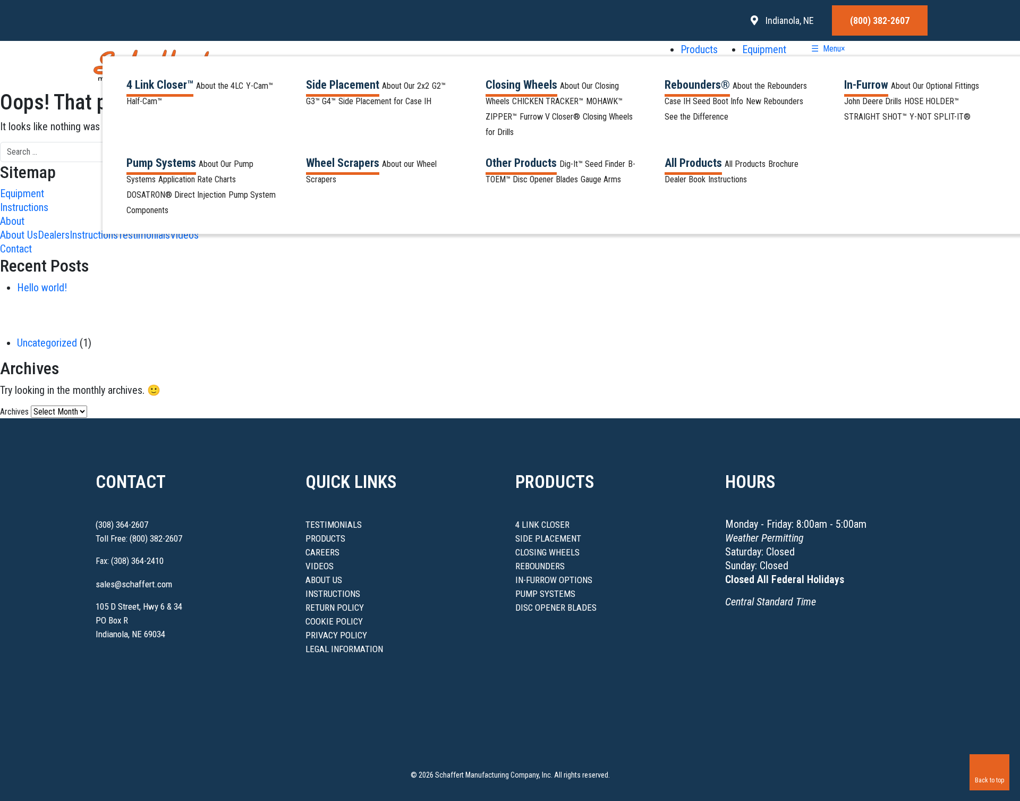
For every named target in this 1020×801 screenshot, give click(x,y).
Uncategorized (47, 342)
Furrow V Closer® (550, 117)
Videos (184, 235)
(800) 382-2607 (880, 20)
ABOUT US (323, 580)
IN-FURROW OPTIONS (553, 580)
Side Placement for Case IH (384, 101)
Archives (14, 412)
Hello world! (42, 287)
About (12, 221)
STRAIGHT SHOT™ (875, 117)
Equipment (764, 49)
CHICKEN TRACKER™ (547, 101)
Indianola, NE (788, 20)
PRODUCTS (325, 538)
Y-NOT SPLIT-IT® (940, 117)
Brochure (783, 164)
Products (700, 49)
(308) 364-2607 (122, 524)
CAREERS (322, 552)
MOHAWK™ (604, 101)
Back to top (989, 780)
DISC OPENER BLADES (556, 607)
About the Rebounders (770, 86)
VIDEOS (319, 566)
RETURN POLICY (334, 607)
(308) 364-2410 (137, 560)
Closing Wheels (521, 84)
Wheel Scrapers (342, 163)
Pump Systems (161, 163)
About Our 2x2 (405, 86)
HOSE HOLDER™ (931, 101)
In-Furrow (866, 84)
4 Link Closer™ (159, 84)
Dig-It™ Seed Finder (592, 164)
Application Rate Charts (197, 179)
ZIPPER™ (501, 117)
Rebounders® (697, 84)
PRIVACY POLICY (336, 635)
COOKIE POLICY (334, 621)
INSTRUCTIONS (332, 593)
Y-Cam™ (259, 86)
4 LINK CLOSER (542, 524)
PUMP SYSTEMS (545, 593)
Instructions (727, 179)
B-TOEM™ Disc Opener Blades (560, 171)
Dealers (54, 235)
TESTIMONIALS (333, 524)
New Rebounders (774, 101)
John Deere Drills (873, 101)
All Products (693, 163)
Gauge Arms (601, 179)
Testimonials (144, 235)
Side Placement (342, 84)
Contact (16, 248)
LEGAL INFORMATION (344, 649)
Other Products (521, 163)
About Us (19, 235)
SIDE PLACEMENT (548, 538)
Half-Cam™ (144, 101)
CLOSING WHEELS (547, 552)
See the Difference (696, 117)
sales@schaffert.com (134, 584)
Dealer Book (685, 179)
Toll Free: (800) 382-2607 (139, 538)
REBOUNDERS (540, 566)
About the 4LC (219, 86)
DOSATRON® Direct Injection (176, 195)
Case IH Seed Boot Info (704, 101)
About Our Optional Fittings (935, 86)
